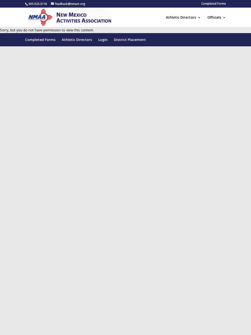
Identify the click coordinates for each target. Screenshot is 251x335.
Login (103, 39)
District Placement (130, 39)
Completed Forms (213, 4)
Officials (214, 18)
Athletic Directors (181, 18)
